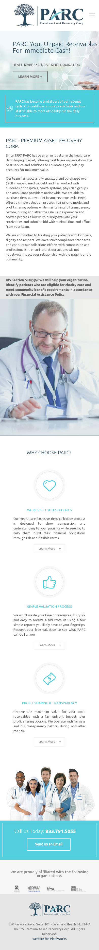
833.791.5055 (60, 831)
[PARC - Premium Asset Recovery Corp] (49, 15)
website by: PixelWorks (49, 938)
